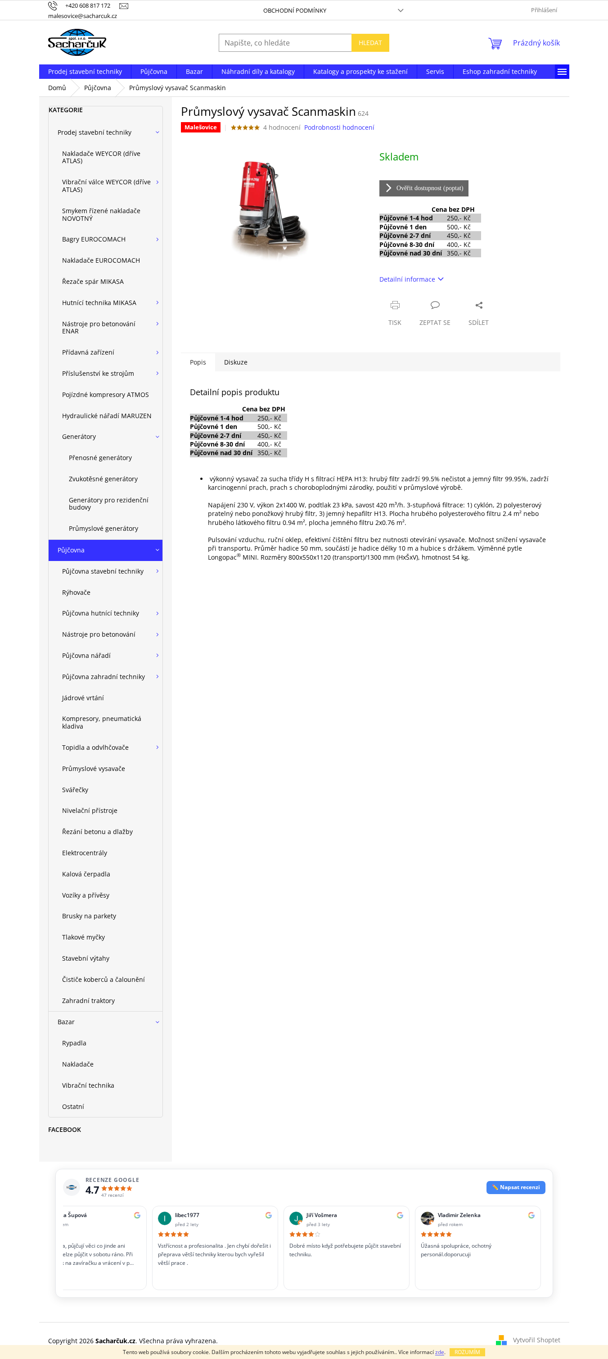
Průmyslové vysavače (93, 768)
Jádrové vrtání (83, 697)
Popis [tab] (198, 362)
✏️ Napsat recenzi (516, 1187)
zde (439, 1352)
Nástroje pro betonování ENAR (98, 327)
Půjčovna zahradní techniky (103, 676)
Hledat (370, 42)
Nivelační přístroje (89, 810)
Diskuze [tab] (236, 362)
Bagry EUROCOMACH (94, 239)
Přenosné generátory (100, 457)
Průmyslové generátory (103, 528)
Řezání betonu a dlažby (97, 831)
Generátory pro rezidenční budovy (109, 504)
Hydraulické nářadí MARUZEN (107, 415)
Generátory (79, 436)
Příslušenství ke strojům (98, 373)
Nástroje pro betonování (98, 634)
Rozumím (467, 1352)
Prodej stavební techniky (94, 132)
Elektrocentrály (84, 852)
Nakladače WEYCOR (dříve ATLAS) (101, 157)
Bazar (66, 1021)
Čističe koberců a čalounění (103, 979)
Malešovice (201, 127)
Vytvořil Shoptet (536, 1340)
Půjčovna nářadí (86, 655)
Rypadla (74, 1043)
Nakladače (78, 1064)
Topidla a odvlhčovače (95, 747)
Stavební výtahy (85, 958)
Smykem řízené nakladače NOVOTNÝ (101, 214)
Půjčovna (71, 550)
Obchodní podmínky (294, 10)
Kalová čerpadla (86, 874)
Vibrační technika (88, 1085)
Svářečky (75, 789)
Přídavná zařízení (88, 352)
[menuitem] (85, 71)
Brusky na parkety (89, 916)
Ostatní (73, 1106)
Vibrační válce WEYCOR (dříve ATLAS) (106, 186)
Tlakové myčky (83, 937)
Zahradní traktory (88, 1000)
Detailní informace (407, 279)
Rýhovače (76, 592)
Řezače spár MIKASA (93, 281)
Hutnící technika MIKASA (99, 302)
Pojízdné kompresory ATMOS (105, 394)
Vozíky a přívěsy (85, 895)
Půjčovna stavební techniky (103, 571)
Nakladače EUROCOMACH (101, 260)
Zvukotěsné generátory (103, 478)
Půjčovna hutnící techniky (100, 613)
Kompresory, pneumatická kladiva (101, 722)
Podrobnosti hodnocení (339, 127)
